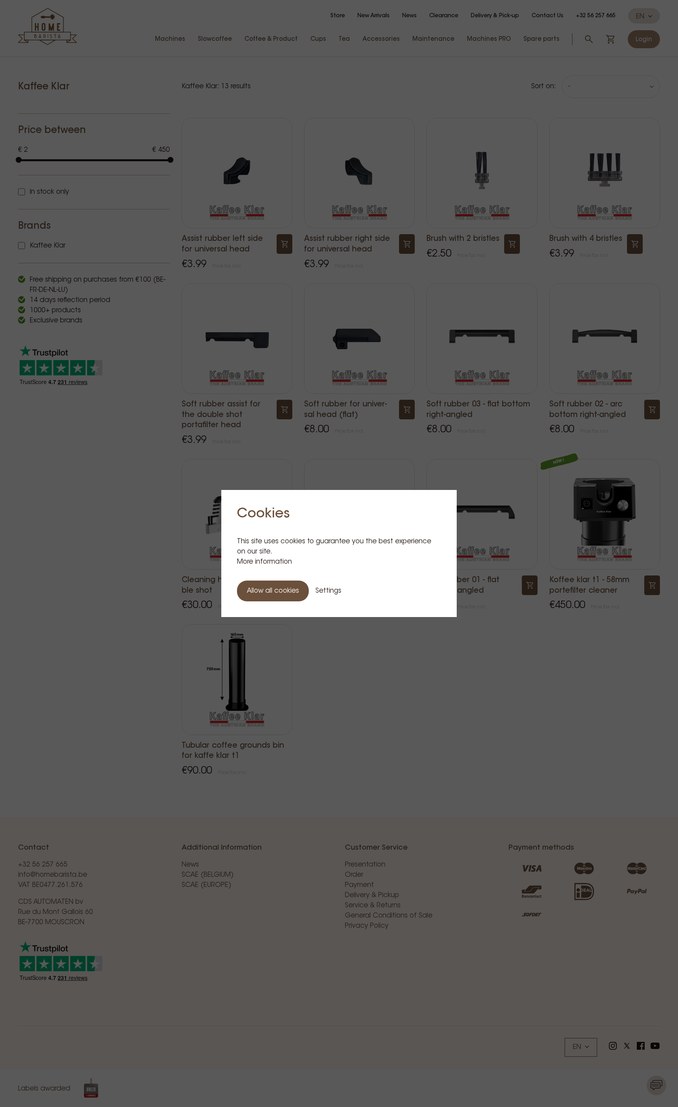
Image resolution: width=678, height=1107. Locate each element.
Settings (328, 591)
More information (264, 562)
